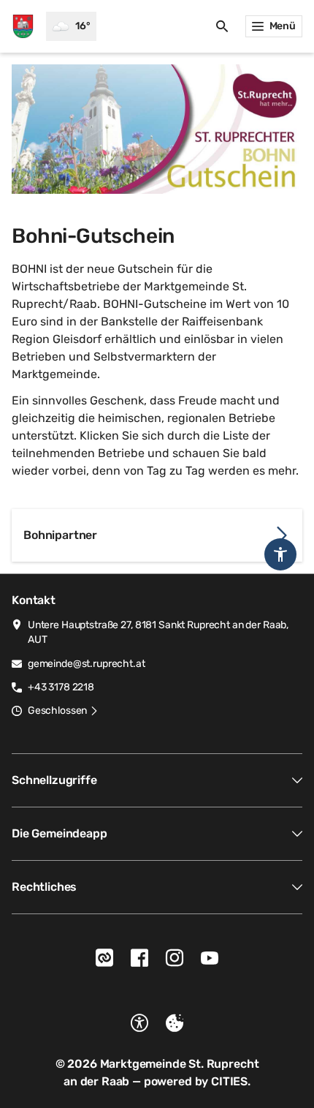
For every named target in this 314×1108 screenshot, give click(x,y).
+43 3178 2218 (61, 687)
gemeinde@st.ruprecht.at (86, 663)
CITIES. (230, 1081)
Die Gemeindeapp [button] (59, 833)
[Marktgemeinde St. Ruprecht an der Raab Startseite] (23, 26)
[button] (63, 711)
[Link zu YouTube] (209, 958)
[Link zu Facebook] (139, 958)
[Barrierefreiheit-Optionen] (139, 1023)
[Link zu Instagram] (174, 958)
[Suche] (222, 26)
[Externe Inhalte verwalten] (174, 1023)
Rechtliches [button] (44, 887)
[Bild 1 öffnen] (157, 129)
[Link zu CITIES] (104, 958)
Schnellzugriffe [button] (54, 780)
